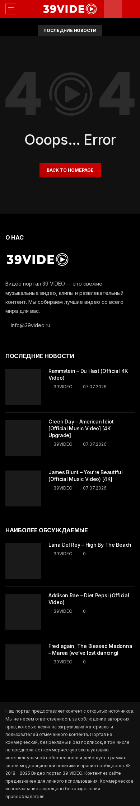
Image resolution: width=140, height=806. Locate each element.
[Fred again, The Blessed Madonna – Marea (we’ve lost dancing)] (23, 662)
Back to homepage (70, 170)
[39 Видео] (70, 9)
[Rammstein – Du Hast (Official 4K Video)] (23, 387)
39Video (63, 386)
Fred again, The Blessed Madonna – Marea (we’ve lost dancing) (90, 649)
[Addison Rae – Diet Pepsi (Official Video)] (23, 612)
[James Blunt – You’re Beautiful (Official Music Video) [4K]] (23, 488)
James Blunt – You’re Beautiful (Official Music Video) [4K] (85, 475)
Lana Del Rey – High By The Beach (89, 545)
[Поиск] (131, 9)
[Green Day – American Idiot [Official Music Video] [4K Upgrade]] (23, 438)
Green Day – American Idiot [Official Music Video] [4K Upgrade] (81, 428)
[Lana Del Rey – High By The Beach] (23, 561)
